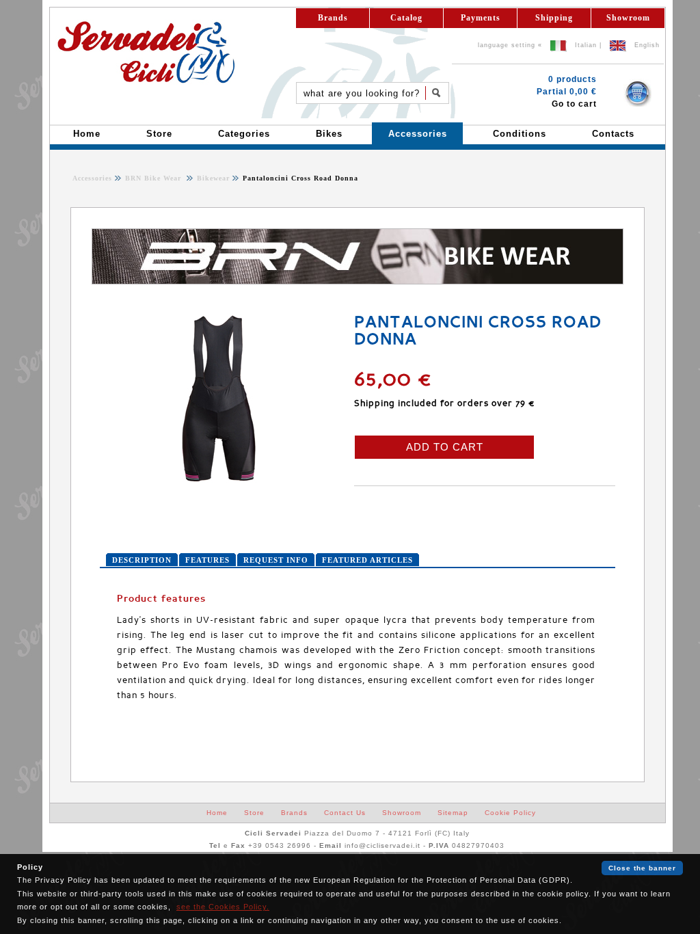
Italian (586, 45)
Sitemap (453, 812)
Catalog (406, 18)
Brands (333, 18)
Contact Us (345, 812)
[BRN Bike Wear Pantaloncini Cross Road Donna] (219, 481)
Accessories (92, 178)
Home (217, 812)
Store (254, 812)
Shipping (554, 18)
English (647, 45)
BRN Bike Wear (154, 178)
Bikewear (212, 178)
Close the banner (642, 868)
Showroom (628, 18)
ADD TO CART (444, 447)
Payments (480, 18)
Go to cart (574, 104)
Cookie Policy (510, 812)
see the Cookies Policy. (222, 907)
